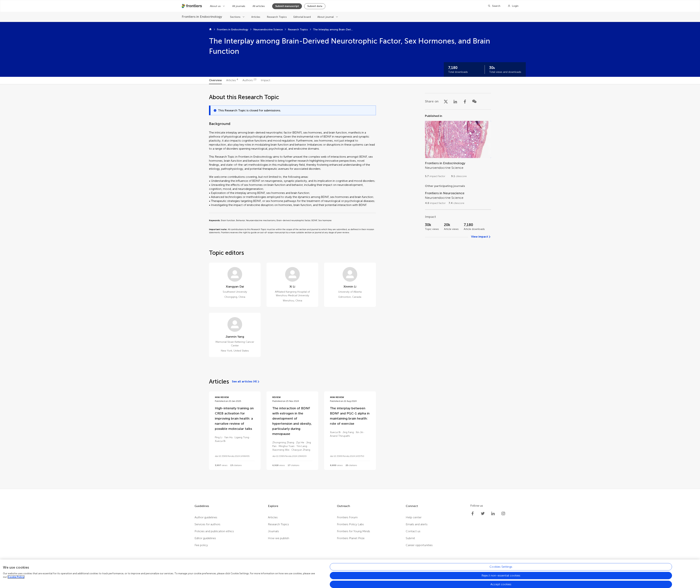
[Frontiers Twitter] (483, 513)
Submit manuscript (287, 6)
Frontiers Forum (347, 517)
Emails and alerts (417, 524)
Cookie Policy (16, 577)
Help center (413, 517)
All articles (259, 6)
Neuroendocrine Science (268, 29)
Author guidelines (206, 517)
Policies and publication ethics (214, 531)
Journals (273, 531)
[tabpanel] (350, 286)
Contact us (413, 531)
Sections (235, 16)
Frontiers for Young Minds (353, 531)
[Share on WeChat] (474, 101)
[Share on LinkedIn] (455, 101)
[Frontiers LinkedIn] (493, 513)
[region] (350, 573)
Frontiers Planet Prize (351, 538)
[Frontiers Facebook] (472, 513)
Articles (255, 16)
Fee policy (201, 545)
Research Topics (277, 16)
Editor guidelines (205, 538)
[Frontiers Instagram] (503, 513)
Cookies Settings (501, 566)
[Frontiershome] (192, 6)
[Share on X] (445, 101)
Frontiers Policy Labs (350, 524)
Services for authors (207, 524)
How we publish (278, 538)
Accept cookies (500, 584)
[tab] (215, 80)
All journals (238, 6)
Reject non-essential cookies (500, 575)
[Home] (210, 29)
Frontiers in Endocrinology (232, 29)
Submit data (314, 6)
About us (215, 6)
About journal (325, 16)
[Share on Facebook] (464, 101)
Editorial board (302, 16)
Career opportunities (419, 545)
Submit (410, 538)
